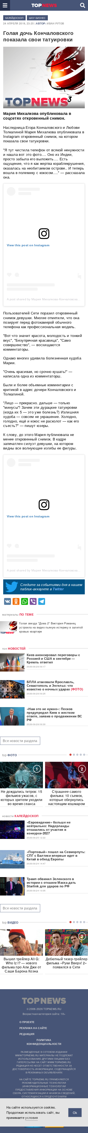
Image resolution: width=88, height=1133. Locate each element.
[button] (5, 5)
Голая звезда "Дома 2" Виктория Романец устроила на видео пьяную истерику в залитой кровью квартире (51, 627)
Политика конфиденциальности (44, 1042)
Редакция (26, 1034)
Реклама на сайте (33, 1028)
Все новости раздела (20, 740)
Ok (75, 1112)
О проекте (27, 1022)
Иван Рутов (55, 23)
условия (31, 1117)
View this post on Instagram (28, 245)
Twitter (58, 588)
